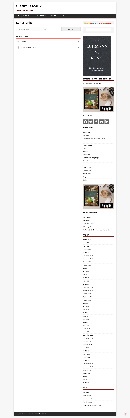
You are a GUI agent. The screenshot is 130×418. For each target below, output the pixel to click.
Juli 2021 (85, 376)
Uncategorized (87, 167)
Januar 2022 (86, 360)
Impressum (27, 16)
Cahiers (53, 16)
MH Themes (42, 414)
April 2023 (86, 322)
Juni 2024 (86, 306)
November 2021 (88, 367)
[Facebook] (85, 121)
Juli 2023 (85, 316)
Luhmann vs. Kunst (89, 223)
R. (83, 164)
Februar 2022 (87, 357)
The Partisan (87, 217)
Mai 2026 (86, 243)
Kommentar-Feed (88, 399)
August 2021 (87, 373)
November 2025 (88, 259)
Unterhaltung (87, 170)
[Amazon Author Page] (96, 121)
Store (62, 16)
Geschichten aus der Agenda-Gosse (94, 139)
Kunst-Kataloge (88, 145)
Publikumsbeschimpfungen (91, 158)
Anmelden (86, 392)
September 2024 (88, 297)
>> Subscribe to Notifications (92, 84)
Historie (85, 142)
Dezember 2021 (88, 364)
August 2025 (87, 265)
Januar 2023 (86, 332)
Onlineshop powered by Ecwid (92, 405)
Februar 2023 (87, 329)
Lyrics (85, 148)
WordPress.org (87, 402)
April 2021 (86, 383)
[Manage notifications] (125, 413)
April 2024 (86, 313)
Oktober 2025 (87, 262)
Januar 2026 (86, 252)
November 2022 (88, 338)
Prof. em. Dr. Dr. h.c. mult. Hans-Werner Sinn (96, 230)
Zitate (85, 180)
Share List (70, 29)
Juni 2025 (86, 271)
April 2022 (86, 351)
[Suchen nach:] (98, 30)
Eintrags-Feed (87, 395)
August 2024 (87, 300)
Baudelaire (86, 220)
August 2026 (87, 240)
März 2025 (86, 281)
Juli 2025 (85, 268)
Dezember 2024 (88, 287)
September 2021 (88, 370)
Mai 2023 (86, 319)
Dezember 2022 (88, 335)
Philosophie (86, 154)
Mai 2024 (86, 310)
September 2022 (88, 344)
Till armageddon (88, 227)
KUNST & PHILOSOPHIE (28, 47)
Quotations (86, 161)
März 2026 (86, 246)
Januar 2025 (86, 284)
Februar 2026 (87, 249)
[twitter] (91, 121)
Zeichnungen (87, 173)
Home (18, 16)
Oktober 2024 (87, 294)
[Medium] (101, 121)
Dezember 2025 (88, 255)
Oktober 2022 (87, 341)
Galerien (23, 41)
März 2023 (86, 325)
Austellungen (87, 132)
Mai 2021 (86, 379)
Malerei (85, 151)
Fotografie (86, 135)
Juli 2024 (85, 303)
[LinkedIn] (106, 121)
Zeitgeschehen (87, 177)
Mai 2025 (86, 275)
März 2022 (86, 354)
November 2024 (88, 290)
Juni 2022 (86, 348)
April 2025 (86, 278)
